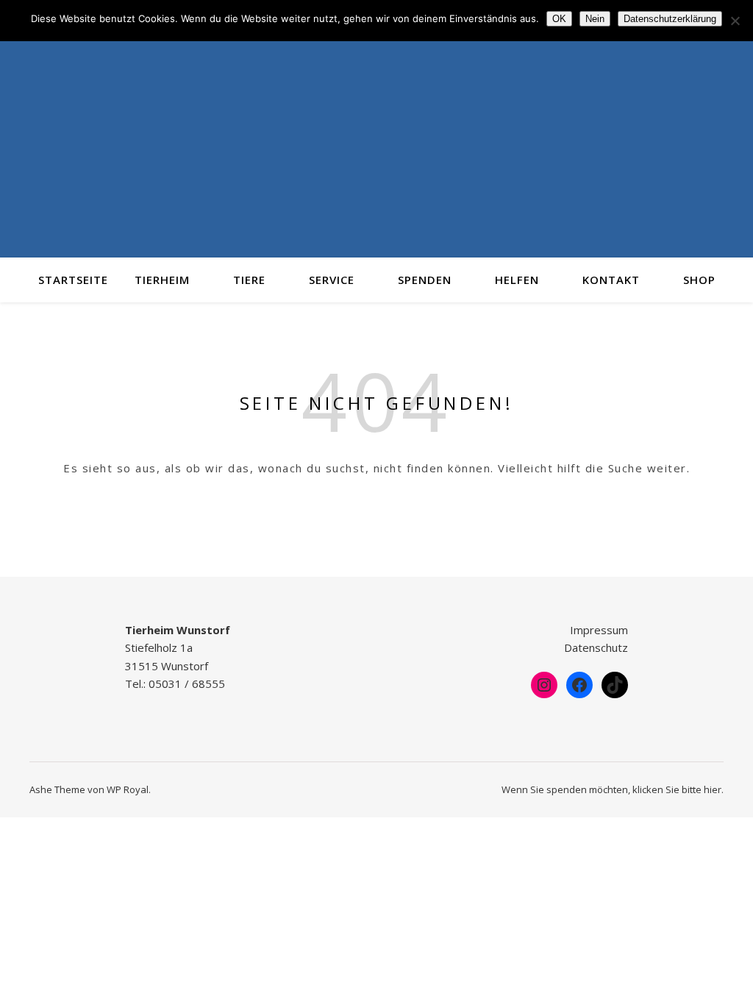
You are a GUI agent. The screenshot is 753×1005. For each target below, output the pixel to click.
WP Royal (128, 789)
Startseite (73, 279)
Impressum (599, 629)
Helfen (517, 279)
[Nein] (734, 20)
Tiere (249, 279)
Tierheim (162, 279)
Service (331, 279)
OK (559, 18)
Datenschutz (596, 647)
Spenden (425, 279)
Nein (594, 18)
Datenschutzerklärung (670, 18)
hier (712, 789)
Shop (699, 279)
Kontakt (611, 279)
